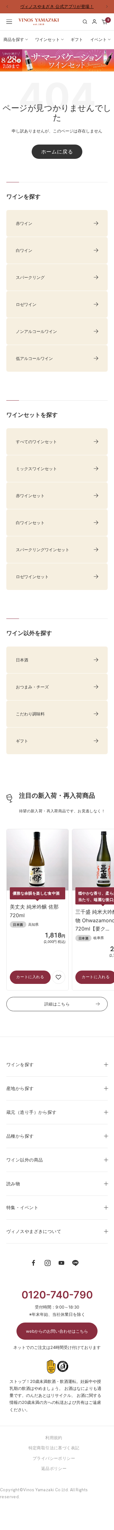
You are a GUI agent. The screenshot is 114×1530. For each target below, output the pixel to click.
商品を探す (13, 44)
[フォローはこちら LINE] (75, 1268)
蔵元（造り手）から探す (31, 1117)
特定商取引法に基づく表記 (53, 1453)
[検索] (85, 27)
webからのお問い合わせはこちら (57, 1336)
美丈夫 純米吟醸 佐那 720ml (34, 916)
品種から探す (20, 1141)
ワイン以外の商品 (24, 1165)
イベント (98, 44)
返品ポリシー (53, 1473)
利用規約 (53, 1442)
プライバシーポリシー (54, 1463)
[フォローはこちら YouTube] (61, 1268)
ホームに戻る (57, 157)
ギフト (77, 44)
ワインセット (47, 44)
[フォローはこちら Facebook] (34, 1268)
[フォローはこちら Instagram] (47, 1268)
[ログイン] (94, 27)
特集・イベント (22, 1212)
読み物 (13, 1188)
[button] (58, 982)
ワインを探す (20, 1069)
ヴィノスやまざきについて (33, 1236)
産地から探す (20, 1093)
